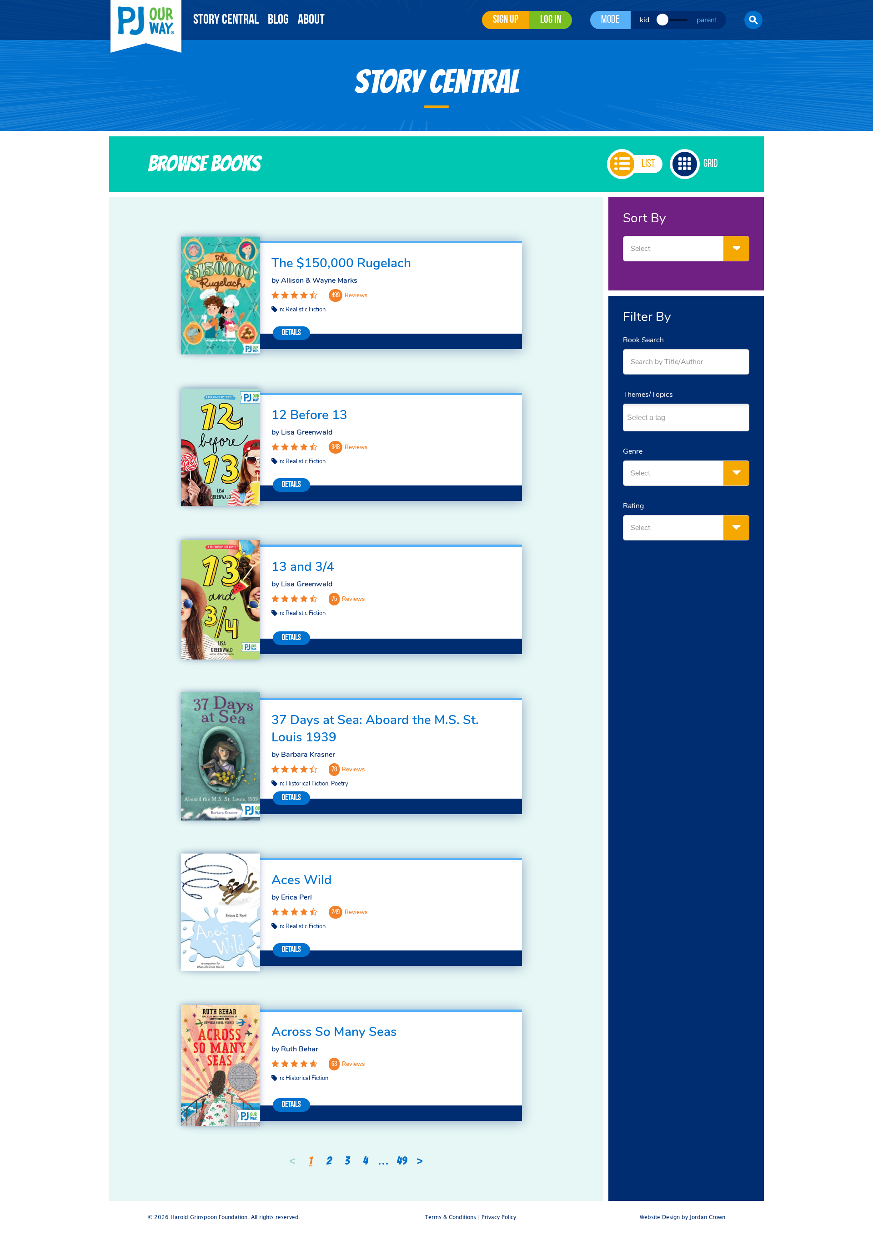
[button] (753, 20)
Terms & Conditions (450, 1217)
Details (291, 333)
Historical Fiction (307, 784)
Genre (632, 451)
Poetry (339, 784)
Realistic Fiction (306, 309)
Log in (550, 20)
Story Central (226, 20)
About (311, 20)
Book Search (643, 340)
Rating (633, 506)
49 (401, 1160)
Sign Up (505, 20)
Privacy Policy (499, 1217)
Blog (278, 20)
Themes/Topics (648, 395)
